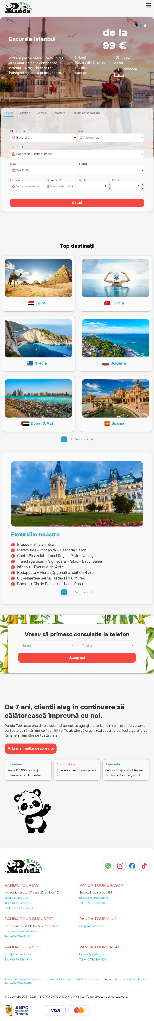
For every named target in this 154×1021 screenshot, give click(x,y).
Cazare (41, 113)
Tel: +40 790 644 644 (18, 959)
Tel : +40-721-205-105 (92, 903)
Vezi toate (81, 439)
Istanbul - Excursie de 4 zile (40, 567)
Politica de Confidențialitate (23, 979)
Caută (77, 203)
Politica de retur (87, 979)
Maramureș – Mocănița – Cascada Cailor (51, 550)
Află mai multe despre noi (31, 748)
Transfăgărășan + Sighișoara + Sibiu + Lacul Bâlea (59, 561)
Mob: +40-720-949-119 (20, 908)
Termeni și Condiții (59, 979)
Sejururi (9, 113)
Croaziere (59, 113)
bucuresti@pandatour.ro (21, 931)
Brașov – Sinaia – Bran (36, 544)
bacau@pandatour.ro (93, 954)
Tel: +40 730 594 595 (92, 959)
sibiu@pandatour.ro (18, 954)
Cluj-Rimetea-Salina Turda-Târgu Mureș (51, 578)
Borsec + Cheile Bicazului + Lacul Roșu (50, 584)
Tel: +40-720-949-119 (18, 983)
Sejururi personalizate (86, 113)
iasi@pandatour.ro (17, 897)
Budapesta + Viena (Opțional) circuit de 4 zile (55, 572)
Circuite (25, 113)
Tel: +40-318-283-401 (18, 903)
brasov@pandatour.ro (93, 897)
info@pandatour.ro (136, 979)
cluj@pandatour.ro (91, 926)
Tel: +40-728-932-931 (18, 936)
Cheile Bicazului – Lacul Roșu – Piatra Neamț (55, 555)
